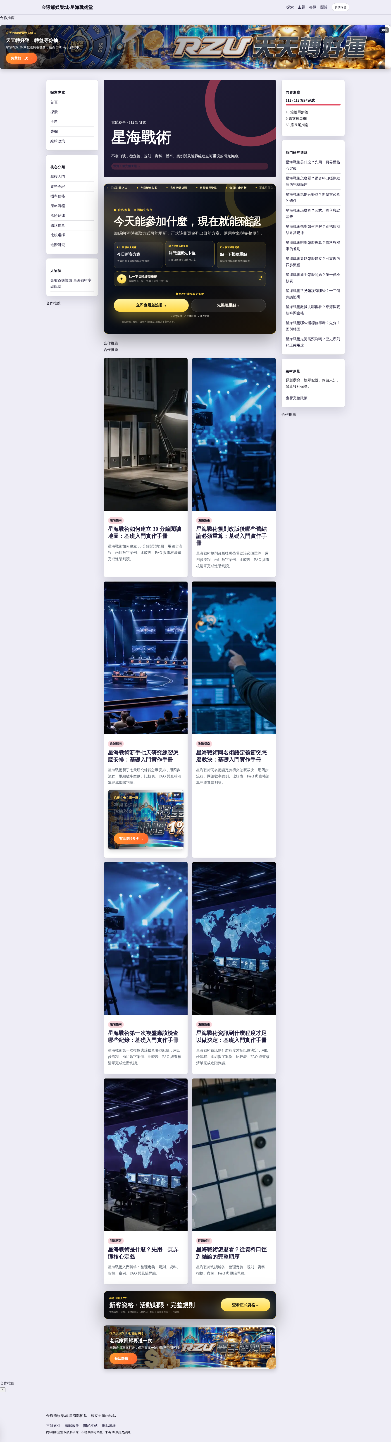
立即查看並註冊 (151, 305)
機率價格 (57, 196)
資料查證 (57, 186)
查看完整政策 (297, 398)
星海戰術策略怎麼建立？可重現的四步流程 (313, 262)
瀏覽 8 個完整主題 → (127, 166)
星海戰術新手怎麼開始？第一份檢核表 (313, 278)
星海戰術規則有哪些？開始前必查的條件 (313, 197)
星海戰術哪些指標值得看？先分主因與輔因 (313, 326)
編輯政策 (57, 141)
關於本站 (90, 1426)
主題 (301, 7)
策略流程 (57, 206)
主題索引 (53, 1426)
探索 (290, 7)
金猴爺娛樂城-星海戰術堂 (67, 7)
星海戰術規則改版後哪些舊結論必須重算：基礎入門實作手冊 (231, 536)
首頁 (54, 102)
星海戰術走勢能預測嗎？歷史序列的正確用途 (313, 342)
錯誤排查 (57, 225)
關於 (324, 7)
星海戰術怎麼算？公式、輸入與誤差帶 (313, 213)
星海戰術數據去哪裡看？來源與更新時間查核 (313, 310)
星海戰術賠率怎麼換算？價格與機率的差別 (313, 246)
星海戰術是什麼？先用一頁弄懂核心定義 (313, 165)
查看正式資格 (245, 1305)
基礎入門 (57, 176)
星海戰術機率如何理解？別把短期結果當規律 (313, 230)
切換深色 (340, 7)
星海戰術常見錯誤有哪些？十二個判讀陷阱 (313, 294)
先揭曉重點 (228, 305)
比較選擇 (57, 235)
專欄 (312, 7)
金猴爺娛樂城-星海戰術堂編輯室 (70, 283)
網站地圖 (109, 1426)
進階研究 (57, 244)
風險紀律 (57, 215)
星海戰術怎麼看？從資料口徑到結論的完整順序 (313, 181)
